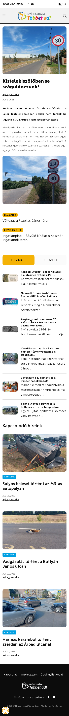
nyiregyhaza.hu (11, 94)
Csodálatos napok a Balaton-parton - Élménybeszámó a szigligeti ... (40, 351)
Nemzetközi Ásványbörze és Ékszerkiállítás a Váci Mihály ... (40, 294)
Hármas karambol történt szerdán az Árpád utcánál (27, 642)
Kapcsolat (10, 674)
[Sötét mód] (65, 4)
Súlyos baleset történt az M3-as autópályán (32, 486)
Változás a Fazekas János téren (26, 220)
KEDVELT (50, 260)
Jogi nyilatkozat (52, 674)
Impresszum (29, 674)
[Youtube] (32, 4)
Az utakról (9, 477)
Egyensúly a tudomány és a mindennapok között (38, 379)
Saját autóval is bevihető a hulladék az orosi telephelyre (40, 405)
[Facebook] (28, 4)
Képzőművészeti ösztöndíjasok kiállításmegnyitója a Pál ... (41, 273)
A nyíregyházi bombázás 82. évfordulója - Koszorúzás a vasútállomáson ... (39, 322)
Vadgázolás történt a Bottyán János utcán (30, 564)
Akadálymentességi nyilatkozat (29, 697)
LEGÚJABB (18, 260)
